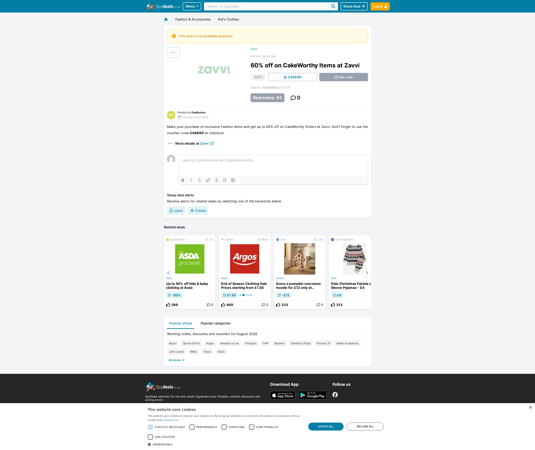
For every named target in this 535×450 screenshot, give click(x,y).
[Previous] (168, 272)
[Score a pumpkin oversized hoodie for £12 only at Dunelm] (299, 272)
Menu (190, 6)
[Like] (168, 305)
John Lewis (176, 351)
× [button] (530, 407)
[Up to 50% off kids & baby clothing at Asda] (189, 272)
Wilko (193, 351)
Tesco (207, 351)
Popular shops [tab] (180, 323)
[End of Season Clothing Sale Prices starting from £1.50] (244, 272)
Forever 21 (323, 343)
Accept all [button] (326, 426)
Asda (169, 278)
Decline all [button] (365, 426)
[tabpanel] (267, 346)
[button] (225, 444)
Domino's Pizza (300, 343)
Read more (171, 420)
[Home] (166, 19)
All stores (175, 360)
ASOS (221, 351)
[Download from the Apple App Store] (282, 395)
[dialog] (267, 426)
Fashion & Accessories (193, 19)
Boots (173, 343)
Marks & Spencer (348, 343)
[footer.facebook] (335, 394)
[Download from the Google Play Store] (312, 395)
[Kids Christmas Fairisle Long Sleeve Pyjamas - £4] (354, 272)
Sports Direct (191, 343)
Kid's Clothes (228, 19)
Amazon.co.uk (229, 343)
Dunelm (280, 278)
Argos (224, 278)
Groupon (250, 343)
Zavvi (254, 48)
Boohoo (280, 343)
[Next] (366, 272)
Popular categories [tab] (216, 323)
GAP (265, 343)
